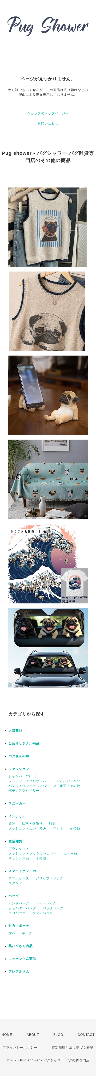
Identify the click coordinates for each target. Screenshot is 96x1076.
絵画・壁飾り (32, 823)
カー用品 (70, 853)
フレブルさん (19, 971)
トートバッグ (46, 903)
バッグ (14, 896)
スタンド (15, 883)
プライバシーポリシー (20, 1047)
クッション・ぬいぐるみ (28, 828)
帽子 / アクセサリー (24, 791)
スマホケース (19, 878)
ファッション (19, 769)
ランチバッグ (42, 913)
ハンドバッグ (19, 903)
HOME (7, 1035)
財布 (12, 933)
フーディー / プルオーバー (29, 781)
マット (58, 828)
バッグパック (53, 908)
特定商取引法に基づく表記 (72, 1047)
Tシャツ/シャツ (68, 781)
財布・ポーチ (19, 926)
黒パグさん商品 (21, 946)
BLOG (58, 1035)
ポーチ (27, 933)
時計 (52, 823)
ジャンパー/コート (23, 776)
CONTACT (86, 1035)
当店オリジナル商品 (24, 743)
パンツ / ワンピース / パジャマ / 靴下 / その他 (44, 786)
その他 (75, 828)
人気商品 (15, 730)
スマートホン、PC (23, 871)
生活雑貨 (15, 841)
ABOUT (33, 1035)
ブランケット (19, 848)
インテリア (17, 816)
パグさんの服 (19, 756)
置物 (12, 823)
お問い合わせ (48, 123)
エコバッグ (17, 913)
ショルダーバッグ (22, 908)
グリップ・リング (49, 878)
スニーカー (17, 803)
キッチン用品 (19, 858)
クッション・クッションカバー (33, 853)
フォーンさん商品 (22, 959)
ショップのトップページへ (48, 113)
